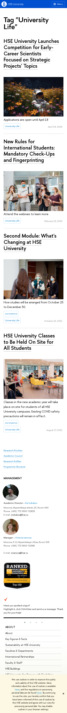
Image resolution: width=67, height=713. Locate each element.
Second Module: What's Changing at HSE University (30, 242)
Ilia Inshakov (31, 503)
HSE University (15, 4)
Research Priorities (13, 450)
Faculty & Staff (13, 662)
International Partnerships (19, 656)
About (10, 627)
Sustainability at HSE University (22, 645)
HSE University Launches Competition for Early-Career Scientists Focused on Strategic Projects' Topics (31, 53)
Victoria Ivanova (23, 537)
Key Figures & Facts (16, 639)
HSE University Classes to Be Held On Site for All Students (29, 341)
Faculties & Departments (19, 650)
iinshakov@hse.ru (19, 514)
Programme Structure (14, 466)
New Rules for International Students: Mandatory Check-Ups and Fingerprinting (29, 150)
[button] (25, 622)
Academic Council (13, 455)
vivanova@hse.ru (19, 552)
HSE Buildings (12, 668)
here (17, 689)
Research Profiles (12, 461)
